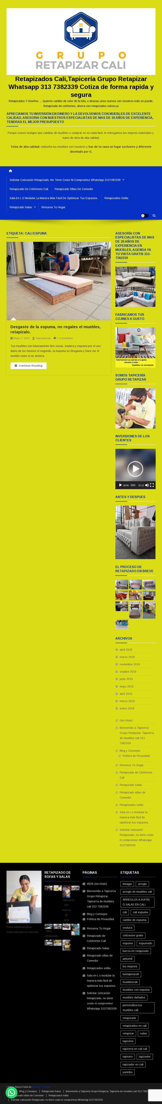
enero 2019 (127, 708)
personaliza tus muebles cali (132, 1008)
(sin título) (126, 720)
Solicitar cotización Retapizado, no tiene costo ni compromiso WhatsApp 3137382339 (65, 179)
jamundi (127, 958)
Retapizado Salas (21, 207)
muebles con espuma (136, 989)
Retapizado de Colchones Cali (29, 189)
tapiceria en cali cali (135, 1048)
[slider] (133, 485)
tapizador (145, 1056)
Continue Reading (30, 365)
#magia (127, 884)
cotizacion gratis (133, 935)
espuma (128, 943)
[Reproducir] (120, 485)
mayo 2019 (127, 686)
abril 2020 (126, 649)
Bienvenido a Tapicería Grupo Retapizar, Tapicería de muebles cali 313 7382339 (137, 735)
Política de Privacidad (136, 755)
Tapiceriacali (43, 338)
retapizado (129, 1018)
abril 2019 (126, 693)
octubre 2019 (128, 671)
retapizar (128, 1033)
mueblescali (130, 982)
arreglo (142, 884)
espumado (145, 943)
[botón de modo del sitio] (145, 216)
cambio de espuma (134, 920)
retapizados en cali (135, 1025)
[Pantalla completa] (152, 485)
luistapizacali (131, 974)
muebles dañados (134, 997)
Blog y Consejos (130, 750)
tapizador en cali (133, 1064)
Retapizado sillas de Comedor (74, 189)
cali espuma (140, 912)
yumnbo (128, 1072)
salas (143, 1033)
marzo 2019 (127, 701)
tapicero (128, 1056)
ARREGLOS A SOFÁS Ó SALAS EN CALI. (136, 902)
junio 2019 (126, 679)
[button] (135, 469)
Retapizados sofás (116, 198)
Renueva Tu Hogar (53, 207)
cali (125, 912)
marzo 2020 (127, 657)
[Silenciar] (147, 485)
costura (127, 927)
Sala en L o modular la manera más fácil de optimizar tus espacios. (54, 198)
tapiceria (128, 1041)
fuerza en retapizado (136, 951)
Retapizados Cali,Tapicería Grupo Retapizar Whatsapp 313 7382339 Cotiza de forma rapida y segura (81, 86)
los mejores (130, 966)
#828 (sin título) (97, 883)
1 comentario (65, 338)
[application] (135, 469)
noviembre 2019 (130, 664)
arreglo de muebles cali (137, 891)
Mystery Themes (41, 1087)
